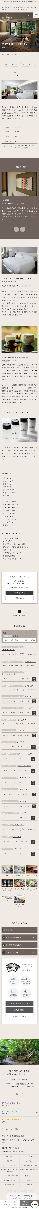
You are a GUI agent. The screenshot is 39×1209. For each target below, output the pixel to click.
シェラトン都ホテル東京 (19, 1207)
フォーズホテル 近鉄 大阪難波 (13, 1136)
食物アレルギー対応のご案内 (29, 1169)
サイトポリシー (29, 1161)
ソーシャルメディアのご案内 (10, 1175)
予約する (34, 679)
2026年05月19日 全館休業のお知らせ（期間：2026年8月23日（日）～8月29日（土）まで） (19, 8)
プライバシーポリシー (10, 1165)
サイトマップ (10, 1156)
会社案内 (29, 1180)
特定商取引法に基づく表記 (29, 1165)
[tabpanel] (19, 89)
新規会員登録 (19, 1010)
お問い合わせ (29, 1175)
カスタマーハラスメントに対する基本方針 (10, 1170)
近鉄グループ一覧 (9, 1180)
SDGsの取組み (9, 1184)
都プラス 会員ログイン (19, 1003)
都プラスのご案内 (19, 1016)
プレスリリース (29, 1156)
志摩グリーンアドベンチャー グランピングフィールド (19, 1141)
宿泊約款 (9, 1161)
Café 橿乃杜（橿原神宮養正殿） (13, 1151)
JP (28, 15)
